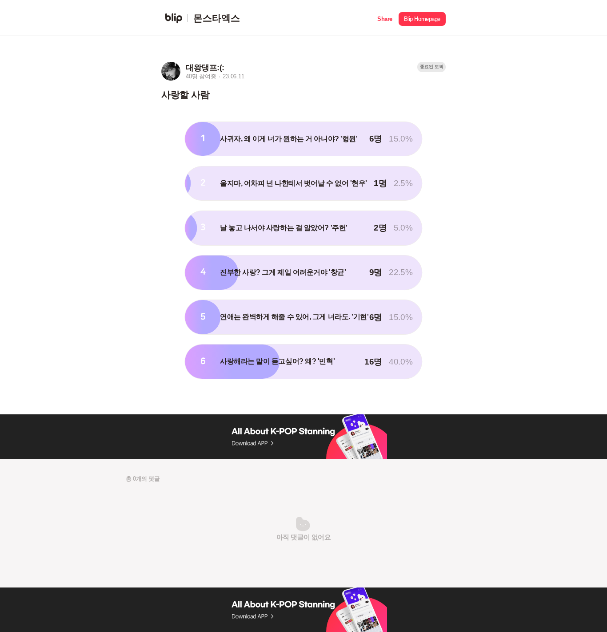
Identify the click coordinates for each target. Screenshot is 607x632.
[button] (384, 18)
